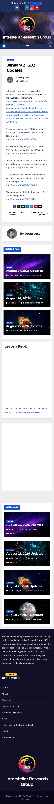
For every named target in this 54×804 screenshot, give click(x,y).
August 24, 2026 (16, 619)
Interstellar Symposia (12, 712)
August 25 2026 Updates (24, 326)
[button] (50, 46)
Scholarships (8, 737)
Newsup (42, 796)
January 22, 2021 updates (16, 213)
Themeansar (27, 799)
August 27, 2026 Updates (24, 271)
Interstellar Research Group (27, 37)
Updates (10, 60)
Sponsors (6, 700)
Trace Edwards (30, 330)
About (5, 694)
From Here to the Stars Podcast (17, 725)
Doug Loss (24, 78)
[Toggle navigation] (27, 46)
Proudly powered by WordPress (19, 796)
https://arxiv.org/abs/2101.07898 (21, 139)
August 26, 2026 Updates (24, 298)
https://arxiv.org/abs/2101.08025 (21, 167)
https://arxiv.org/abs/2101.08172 (21, 199)
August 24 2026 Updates (24, 615)
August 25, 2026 (16, 591)
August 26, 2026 (16, 558)
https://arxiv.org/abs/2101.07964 (21, 153)
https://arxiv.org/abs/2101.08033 (21, 185)
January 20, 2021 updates (37, 213)
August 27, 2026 (16, 529)
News (4, 718)
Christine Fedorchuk (32, 275)
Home (5, 687)
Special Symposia (10, 706)
